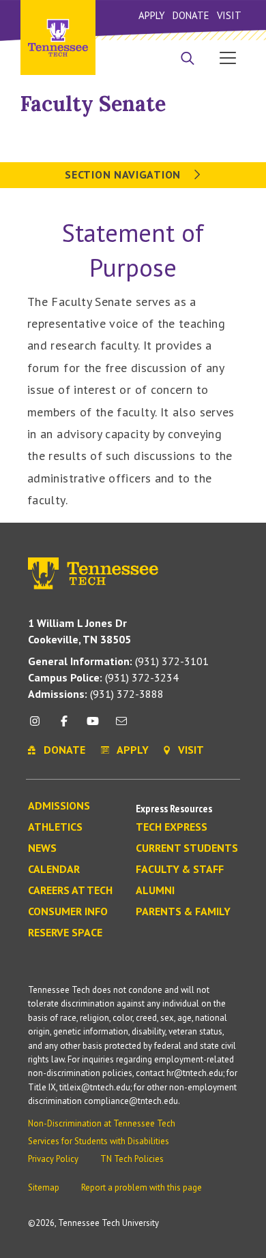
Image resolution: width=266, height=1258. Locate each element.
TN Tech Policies (132, 1159)
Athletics (55, 827)
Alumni (155, 891)
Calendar (54, 869)
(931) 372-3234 (103, 677)
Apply (151, 15)
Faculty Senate (93, 104)
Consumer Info (68, 912)
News (42, 848)
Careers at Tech (70, 891)
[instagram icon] (38, 726)
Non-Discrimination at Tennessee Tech (101, 1123)
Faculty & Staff (180, 869)
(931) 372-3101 (118, 661)
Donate (191, 15)
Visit (229, 15)
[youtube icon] (92, 726)
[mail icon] (121, 726)
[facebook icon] (63, 726)
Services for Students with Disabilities (98, 1141)
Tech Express (171, 827)
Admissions (59, 806)
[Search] (187, 59)
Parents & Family (183, 912)
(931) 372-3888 (96, 694)
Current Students (187, 848)
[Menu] (228, 57)
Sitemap (43, 1187)
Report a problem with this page (141, 1187)
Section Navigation (124, 174)
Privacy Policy (53, 1159)
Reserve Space (65, 933)
